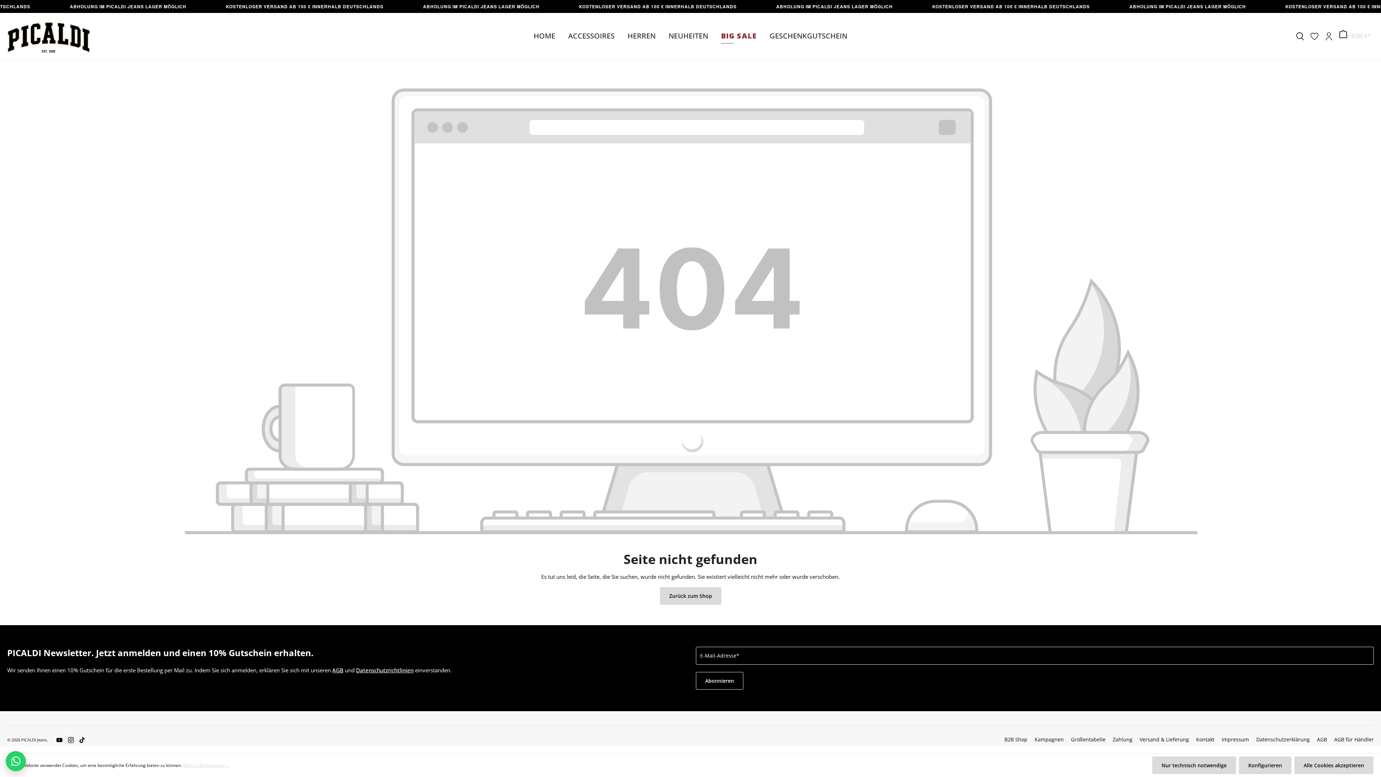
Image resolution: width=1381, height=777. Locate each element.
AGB (337, 670)
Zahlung (1122, 739)
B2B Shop (1015, 739)
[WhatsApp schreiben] (16, 761)
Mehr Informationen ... (206, 765)
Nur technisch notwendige (1194, 765)
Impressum (1235, 739)
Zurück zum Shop (690, 595)
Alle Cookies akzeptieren (1334, 765)
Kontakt (1205, 739)
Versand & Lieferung (1164, 739)
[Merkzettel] (1314, 36)
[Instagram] (68, 739)
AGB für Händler (1354, 739)
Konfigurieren (1265, 765)
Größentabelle (1088, 739)
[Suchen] (1300, 36)
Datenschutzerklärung (1283, 739)
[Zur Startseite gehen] (48, 36)
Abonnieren (719, 680)
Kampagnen (1049, 739)
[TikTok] (79, 739)
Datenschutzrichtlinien (385, 670)
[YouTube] (59, 739)
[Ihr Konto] (1329, 36)
